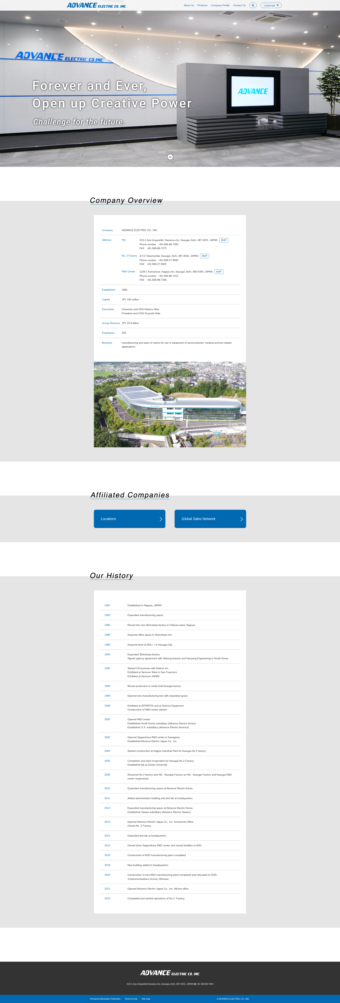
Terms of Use (131, 999)
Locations (108, 519)
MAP (223, 240)
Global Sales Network (199, 519)
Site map (146, 999)
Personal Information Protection (105, 999)
